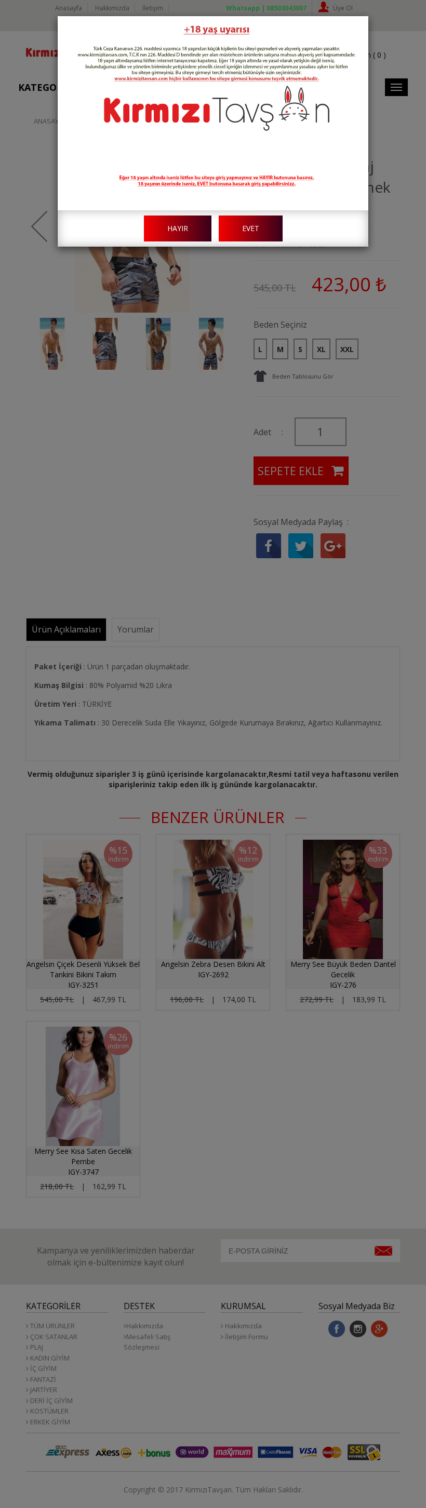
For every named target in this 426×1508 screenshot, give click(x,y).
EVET (250, 228)
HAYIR (177, 228)
